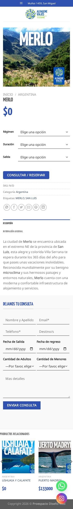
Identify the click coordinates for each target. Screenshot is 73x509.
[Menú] (21, 3)
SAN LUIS (31, 198)
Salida (6, 157)
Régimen (8, 131)
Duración (8, 144)
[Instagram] (61, 498)
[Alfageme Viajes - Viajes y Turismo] (37, 14)
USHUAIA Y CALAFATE (16, 480)
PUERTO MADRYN (50, 480)
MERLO (20, 198)
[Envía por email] (28, 207)
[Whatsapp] (61, 485)
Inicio (8, 94)
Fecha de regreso (48, 342)
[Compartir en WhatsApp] (6, 207)
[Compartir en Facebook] (14, 207)
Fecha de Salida (13, 342)
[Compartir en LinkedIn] (43, 207)
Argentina (27, 94)
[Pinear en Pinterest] (36, 207)
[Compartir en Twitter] (21, 207)
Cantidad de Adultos (17, 359)
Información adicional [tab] (13, 231)
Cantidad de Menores (51, 359)
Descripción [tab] (8, 223)
